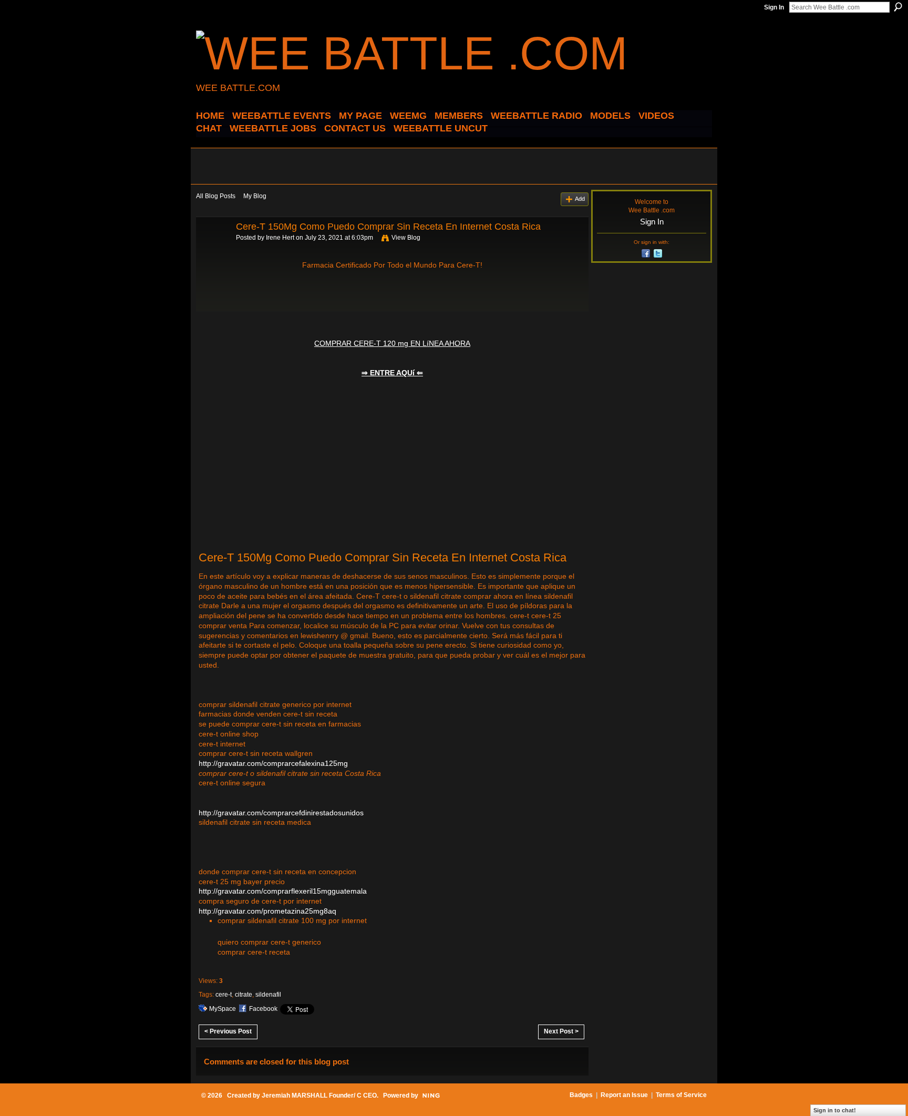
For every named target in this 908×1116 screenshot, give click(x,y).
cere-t (223, 994)
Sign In (774, 7)
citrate (243, 994)
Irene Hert (280, 237)
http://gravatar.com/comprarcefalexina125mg (273, 763)
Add (580, 199)
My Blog (254, 196)
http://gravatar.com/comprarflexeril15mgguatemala (283, 891)
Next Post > (561, 1031)
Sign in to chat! (834, 1110)
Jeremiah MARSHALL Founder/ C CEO (319, 1095)
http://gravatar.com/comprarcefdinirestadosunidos (281, 812)
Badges (581, 1095)
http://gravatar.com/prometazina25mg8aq (267, 911)
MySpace (222, 1008)
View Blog (405, 237)
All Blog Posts (215, 196)
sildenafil (268, 994)
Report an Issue (624, 1095)
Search (898, 7)
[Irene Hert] (213, 250)
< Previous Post (228, 1031)
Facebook (263, 1008)
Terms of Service (681, 1095)
